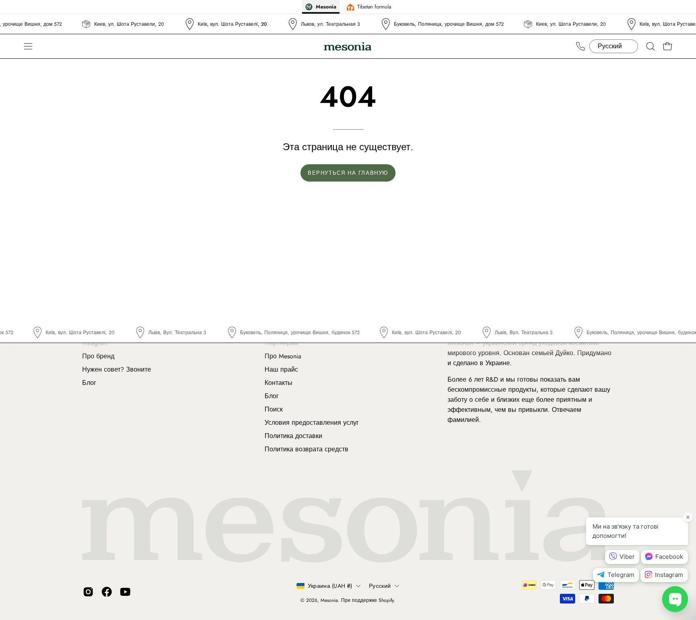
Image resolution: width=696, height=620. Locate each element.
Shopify (386, 600)
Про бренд (98, 356)
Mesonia (329, 600)
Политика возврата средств (306, 449)
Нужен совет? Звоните (116, 369)
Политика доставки (293, 435)
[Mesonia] (348, 46)
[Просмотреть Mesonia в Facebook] (107, 592)
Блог (89, 382)
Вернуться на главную (348, 173)
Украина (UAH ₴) (330, 586)
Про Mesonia (283, 356)
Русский (380, 586)
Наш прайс (281, 369)
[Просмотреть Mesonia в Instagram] (88, 592)
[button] (650, 46)
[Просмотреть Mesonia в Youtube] (125, 592)
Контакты (278, 382)
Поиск (274, 409)
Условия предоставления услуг (312, 422)
